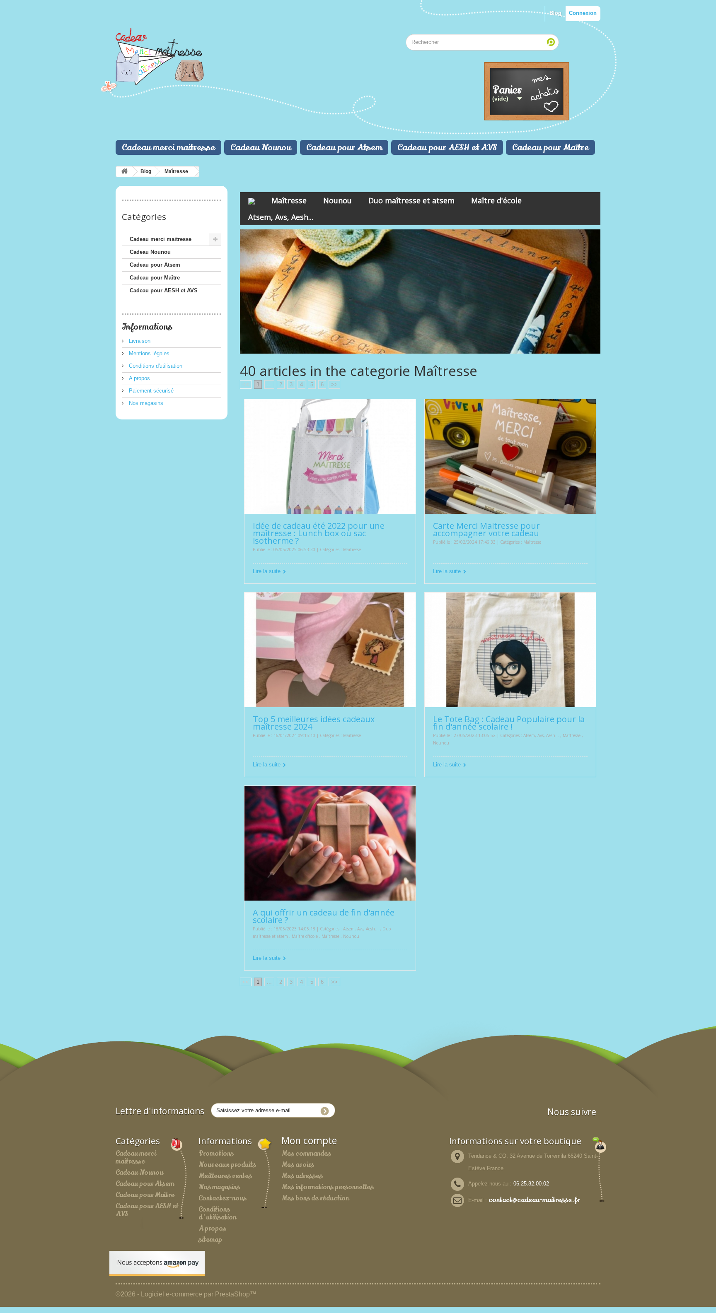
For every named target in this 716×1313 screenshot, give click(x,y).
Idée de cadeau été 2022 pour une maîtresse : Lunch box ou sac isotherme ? (319, 533)
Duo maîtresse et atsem (411, 200)
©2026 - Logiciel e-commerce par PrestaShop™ (186, 1294)
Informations (147, 326)
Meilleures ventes (225, 1175)
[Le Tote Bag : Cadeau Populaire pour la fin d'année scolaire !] (510, 649)
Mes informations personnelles (327, 1187)
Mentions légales (148, 353)
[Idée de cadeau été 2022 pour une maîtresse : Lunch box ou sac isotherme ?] (330, 456)
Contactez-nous (222, 1198)
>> (334, 384)
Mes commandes (306, 1153)
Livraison (138, 341)
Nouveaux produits (227, 1164)
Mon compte (309, 1140)
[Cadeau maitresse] (192, 55)
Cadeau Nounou (260, 147)
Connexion (583, 13)
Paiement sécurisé (150, 391)
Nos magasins (145, 403)
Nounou (337, 200)
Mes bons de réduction (315, 1198)
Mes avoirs (297, 1164)
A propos (138, 378)
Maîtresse (176, 171)
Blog (555, 13)
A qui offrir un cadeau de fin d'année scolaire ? (323, 916)
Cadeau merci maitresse (168, 147)
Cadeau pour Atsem (344, 147)
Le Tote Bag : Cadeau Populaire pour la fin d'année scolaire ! (509, 722)
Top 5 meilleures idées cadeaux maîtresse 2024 (314, 722)
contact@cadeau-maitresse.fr (534, 1200)
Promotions (216, 1153)
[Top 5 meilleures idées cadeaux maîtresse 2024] (330, 649)
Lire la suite (267, 571)
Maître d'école (496, 200)
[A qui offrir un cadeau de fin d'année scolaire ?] (330, 843)
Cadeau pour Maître (550, 147)
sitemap (210, 1239)
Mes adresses (302, 1175)
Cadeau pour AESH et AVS (447, 147)
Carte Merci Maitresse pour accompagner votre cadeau (486, 529)
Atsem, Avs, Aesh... (280, 217)
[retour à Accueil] (124, 171)
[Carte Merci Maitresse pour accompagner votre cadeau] (510, 456)
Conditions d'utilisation (154, 366)
